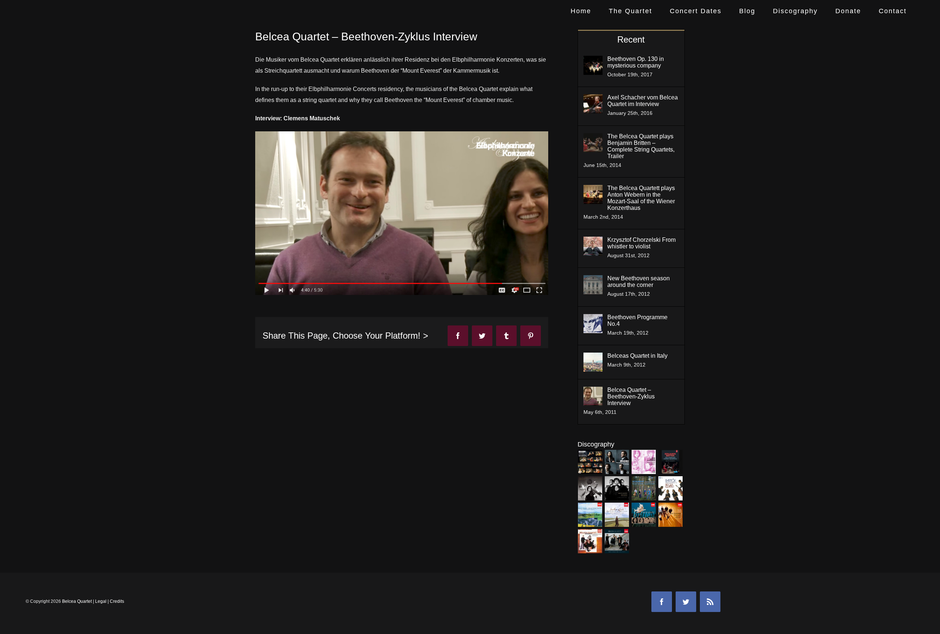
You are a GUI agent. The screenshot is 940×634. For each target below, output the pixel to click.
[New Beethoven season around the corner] (593, 280)
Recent (631, 39)
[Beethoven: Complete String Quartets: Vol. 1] (617, 488)
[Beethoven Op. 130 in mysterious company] (593, 61)
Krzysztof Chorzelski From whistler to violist (641, 243)
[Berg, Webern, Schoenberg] (644, 462)
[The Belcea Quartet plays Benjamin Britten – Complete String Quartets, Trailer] (593, 138)
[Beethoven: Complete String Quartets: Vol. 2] (590, 488)
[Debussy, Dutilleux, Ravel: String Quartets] (617, 541)
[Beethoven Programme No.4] (593, 319)
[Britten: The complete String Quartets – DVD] (670, 462)
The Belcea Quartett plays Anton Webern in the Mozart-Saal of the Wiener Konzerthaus (641, 198)
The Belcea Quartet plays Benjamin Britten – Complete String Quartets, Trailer (641, 146)
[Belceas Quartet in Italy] (593, 358)
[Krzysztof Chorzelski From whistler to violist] (593, 242)
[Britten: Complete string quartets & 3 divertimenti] (644, 515)
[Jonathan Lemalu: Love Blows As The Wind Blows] (617, 515)
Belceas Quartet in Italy (637, 356)
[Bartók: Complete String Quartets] (670, 488)
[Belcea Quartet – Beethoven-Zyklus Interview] (593, 392)
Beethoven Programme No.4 (637, 320)
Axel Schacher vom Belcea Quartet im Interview (642, 100)
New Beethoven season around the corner (638, 281)
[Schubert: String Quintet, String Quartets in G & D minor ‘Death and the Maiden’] (644, 488)
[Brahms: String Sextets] (590, 462)
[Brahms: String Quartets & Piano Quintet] (617, 462)
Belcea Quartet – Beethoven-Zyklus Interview (631, 396)
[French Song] (670, 515)
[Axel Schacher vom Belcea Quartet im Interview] (593, 99)
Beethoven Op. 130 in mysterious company (635, 62)
